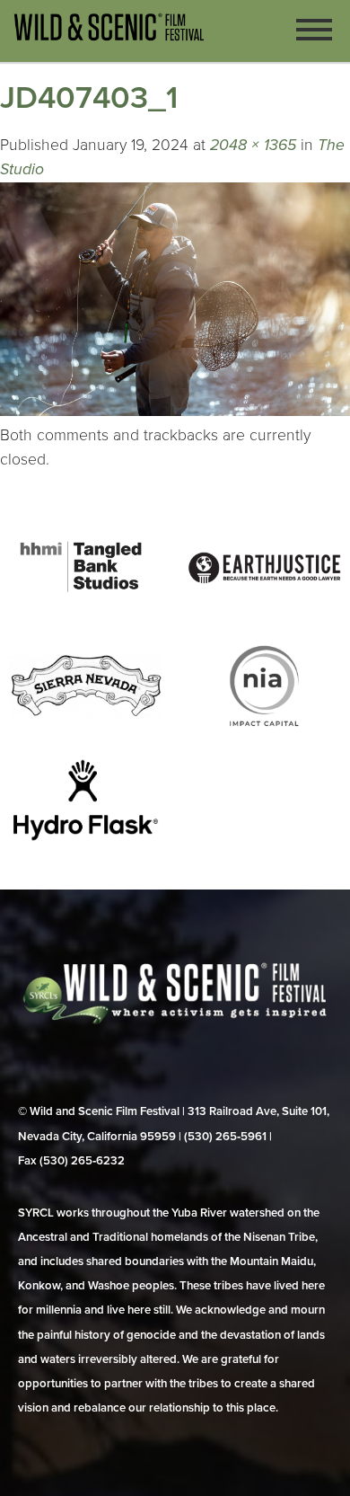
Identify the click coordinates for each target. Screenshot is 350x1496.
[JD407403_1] (175, 411)
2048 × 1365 (253, 145)
